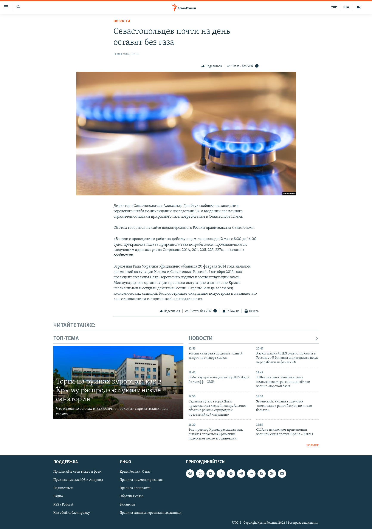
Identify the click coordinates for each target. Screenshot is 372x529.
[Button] (211, 66)
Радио (58, 496)
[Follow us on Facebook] (190, 473)
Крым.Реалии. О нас (135, 471)
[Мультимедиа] (358, 7)
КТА (346, 7)
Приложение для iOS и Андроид (78, 480)
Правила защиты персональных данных (150, 513)
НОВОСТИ (201, 339)
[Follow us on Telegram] (241, 473)
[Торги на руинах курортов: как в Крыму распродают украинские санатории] (118, 382)
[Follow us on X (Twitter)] (200, 473)
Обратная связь (131, 496)
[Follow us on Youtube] (210, 473)
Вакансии (127, 504)
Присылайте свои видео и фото (77, 471)
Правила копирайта (135, 488)
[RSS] (261, 473)
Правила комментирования (141, 480)
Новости (121, 21)
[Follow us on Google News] (231, 473)
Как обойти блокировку (71, 513)
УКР (334, 7)
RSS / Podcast (63, 504)
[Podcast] (272, 473)
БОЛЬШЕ (312, 445)
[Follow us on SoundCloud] (251, 473)
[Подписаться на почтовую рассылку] (282, 473)
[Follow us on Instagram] (221, 473)
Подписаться (63, 488)
